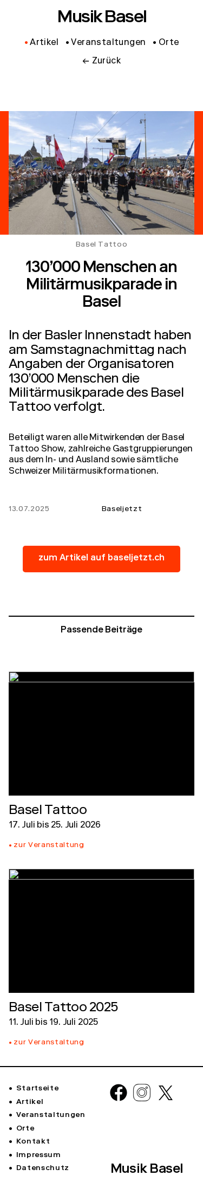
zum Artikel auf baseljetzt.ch (101, 558)
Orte (25, 1129)
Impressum (38, 1155)
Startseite (37, 1089)
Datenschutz (42, 1168)
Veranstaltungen (51, 1115)
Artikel (29, 1102)
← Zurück (101, 61)
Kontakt (33, 1142)
